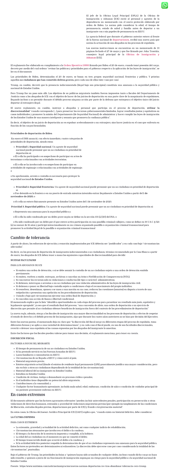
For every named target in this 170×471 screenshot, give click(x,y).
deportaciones (121, 40)
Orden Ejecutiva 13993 (76, 65)
